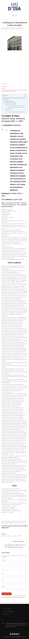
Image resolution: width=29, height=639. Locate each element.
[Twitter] (10, 634)
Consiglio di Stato (19, 28)
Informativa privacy (7, 608)
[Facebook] (12, 634)
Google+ (9, 535)
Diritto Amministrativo (23, 90)
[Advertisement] (14, 66)
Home (2, 28)
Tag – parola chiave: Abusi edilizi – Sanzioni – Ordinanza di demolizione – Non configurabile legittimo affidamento (17, 106)
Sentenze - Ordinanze (10, 28)
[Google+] (14, 634)
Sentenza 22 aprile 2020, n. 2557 (10, 102)
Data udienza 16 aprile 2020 (11, 104)
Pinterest (19, 535)
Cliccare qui (5, 527)
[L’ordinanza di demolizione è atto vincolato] (14, 43)
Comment (3, 560)
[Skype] (18, 634)
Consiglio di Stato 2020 (14, 90)
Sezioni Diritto (13, 91)
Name (2, 573)
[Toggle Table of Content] (24, 96)
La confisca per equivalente (18, 541)
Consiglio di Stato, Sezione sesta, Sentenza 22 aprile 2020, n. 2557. (14, 98)
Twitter (14, 535)
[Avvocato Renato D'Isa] (14, 7)
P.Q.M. (8, 110)
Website (3, 586)
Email (2, 580)
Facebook (3, 535)
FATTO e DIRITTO (10, 108)
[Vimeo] (16, 634)
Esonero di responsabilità (8, 611)
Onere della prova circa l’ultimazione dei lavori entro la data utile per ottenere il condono (15, 546)
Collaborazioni (6, 614)
